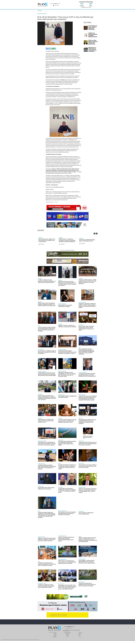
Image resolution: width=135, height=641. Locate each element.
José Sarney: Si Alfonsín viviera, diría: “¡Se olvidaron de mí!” (46, 240)
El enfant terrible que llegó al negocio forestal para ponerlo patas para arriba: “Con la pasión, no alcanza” (47, 467)
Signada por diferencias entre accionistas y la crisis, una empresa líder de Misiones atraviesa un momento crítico (67, 374)
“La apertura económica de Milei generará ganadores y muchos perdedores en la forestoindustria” (87, 375)
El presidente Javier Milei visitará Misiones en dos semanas (46, 488)
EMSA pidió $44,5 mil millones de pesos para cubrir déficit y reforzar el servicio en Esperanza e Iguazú (47, 443)
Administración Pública (52, 632)
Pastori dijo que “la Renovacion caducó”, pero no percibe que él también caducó (46, 421)
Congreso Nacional (67, 632)
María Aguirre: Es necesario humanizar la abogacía (65, 306)
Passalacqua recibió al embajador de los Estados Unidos (67, 396)
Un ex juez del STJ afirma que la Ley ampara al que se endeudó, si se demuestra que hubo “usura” (67, 421)
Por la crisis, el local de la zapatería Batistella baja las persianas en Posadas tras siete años (67, 513)
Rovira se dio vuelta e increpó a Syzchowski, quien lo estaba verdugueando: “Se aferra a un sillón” (86, 328)
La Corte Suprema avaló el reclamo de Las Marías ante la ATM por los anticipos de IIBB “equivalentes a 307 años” (47, 329)
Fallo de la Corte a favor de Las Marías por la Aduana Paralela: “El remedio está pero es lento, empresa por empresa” (67, 283)
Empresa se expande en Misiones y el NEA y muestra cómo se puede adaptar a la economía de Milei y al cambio (87, 305)
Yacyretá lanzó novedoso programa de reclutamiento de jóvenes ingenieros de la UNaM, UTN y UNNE (67, 443)
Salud (79, 635)
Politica (67, 635)
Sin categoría (54, 636)
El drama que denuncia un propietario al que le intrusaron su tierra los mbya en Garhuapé (87, 584)
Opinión (67, 634)
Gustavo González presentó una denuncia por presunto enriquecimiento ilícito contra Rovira (66, 539)
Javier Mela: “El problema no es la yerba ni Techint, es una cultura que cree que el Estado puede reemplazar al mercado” (67, 240)
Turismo (80, 636)
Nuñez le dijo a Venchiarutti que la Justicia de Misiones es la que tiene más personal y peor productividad (47, 374)
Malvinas (67, 633)
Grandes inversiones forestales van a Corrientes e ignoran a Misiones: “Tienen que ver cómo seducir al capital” (67, 466)
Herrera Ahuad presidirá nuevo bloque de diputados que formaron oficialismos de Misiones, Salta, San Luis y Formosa (47, 397)
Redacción (42, 243)
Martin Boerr (56, 3)
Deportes (80, 632)
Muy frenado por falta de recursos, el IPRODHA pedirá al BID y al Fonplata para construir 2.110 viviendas (87, 421)
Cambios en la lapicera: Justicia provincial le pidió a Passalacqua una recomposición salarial (46, 586)
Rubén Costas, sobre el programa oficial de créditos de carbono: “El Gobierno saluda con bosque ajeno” (47, 304)
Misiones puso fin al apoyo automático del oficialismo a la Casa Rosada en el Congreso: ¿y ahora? (67, 352)
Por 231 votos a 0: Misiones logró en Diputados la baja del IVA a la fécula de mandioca (47, 352)
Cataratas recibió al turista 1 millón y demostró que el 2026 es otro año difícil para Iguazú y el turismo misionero (87, 281)
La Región (54, 633)
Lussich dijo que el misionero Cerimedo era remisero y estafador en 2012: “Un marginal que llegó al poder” (67, 490)
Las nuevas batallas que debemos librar (87, 240)
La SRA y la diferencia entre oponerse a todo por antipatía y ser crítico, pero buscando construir (47, 281)
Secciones (40, 10)
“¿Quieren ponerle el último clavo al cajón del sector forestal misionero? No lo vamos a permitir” (88, 443)
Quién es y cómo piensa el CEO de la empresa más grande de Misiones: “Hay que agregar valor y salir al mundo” (88, 490)
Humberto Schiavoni (84, 243)
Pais (79, 634)
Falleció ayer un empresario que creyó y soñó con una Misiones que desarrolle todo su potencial (67, 562)
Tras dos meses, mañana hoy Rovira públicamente (86, 513)
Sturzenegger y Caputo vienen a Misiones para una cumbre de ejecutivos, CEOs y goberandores (87, 562)
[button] (97, 233)
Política (55, 635)
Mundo (55, 634)
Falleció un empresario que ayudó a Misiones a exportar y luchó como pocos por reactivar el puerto (47, 539)
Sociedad (67, 636)
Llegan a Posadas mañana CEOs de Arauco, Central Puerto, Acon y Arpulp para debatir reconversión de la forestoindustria (88, 539)
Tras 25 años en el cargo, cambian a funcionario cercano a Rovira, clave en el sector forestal (88, 466)
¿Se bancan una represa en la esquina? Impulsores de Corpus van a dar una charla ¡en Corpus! (47, 564)
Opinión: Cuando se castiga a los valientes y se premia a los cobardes (67, 326)
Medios (80, 633)
